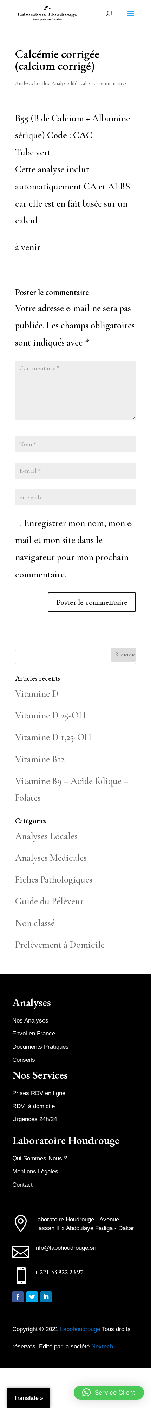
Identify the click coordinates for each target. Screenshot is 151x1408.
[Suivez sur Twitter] (32, 1296)
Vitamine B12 (40, 759)
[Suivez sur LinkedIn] (46, 1296)
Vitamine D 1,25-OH (53, 737)
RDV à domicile (33, 1106)
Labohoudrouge (81, 1329)
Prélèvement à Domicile (60, 945)
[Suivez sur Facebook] (18, 1296)
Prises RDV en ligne (38, 1093)
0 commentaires (110, 83)
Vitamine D (37, 693)
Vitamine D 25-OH (50, 715)
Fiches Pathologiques (53, 879)
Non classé (35, 923)
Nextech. (103, 1346)
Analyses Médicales (71, 83)
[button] (109, 1393)
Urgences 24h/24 (34, 1119)
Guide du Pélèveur (49, 901)
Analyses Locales (32, 83)
